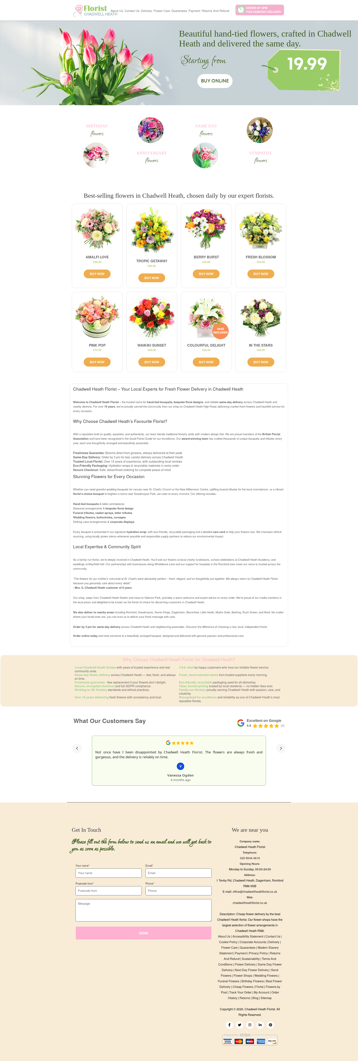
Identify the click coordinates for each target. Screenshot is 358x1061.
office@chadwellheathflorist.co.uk (255, 891)
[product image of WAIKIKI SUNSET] (151, 317)
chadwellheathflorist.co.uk (250, 903)
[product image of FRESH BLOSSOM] (261, 229)
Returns (245, 998)
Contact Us (132, 11)
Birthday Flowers (252, 981)
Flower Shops (243, 975)
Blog (255, 998)
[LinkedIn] (260, 1025)
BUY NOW (97, 274)
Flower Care (161, 11)
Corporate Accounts (253, 942)
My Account (261, 992)
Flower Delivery (245, 964)
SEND (143, 933)
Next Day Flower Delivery (252, 970)
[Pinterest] (270, 1025)
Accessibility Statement (248, 936)
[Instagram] (250, 1025)
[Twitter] (239, 1025)
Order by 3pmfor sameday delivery (263, 10)
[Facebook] (229, 1025)
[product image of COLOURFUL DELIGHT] (206, 317)
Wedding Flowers (266, 975)
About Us (117, 11)
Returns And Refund (215, 11)
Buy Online (215, 81)
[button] (77, 748)
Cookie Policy (228, 942)
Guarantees (179, 11)
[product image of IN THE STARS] (261, 317)
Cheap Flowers (243, 987)
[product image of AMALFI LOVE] (97, 229)
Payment (194, 11)
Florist (259, 987)
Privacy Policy (258, 953)
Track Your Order (240, 992)
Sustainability (251, 959)
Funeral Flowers (228, 981)
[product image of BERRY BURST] (206, 229)
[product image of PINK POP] (97, 317)
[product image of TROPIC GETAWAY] (151, 231)
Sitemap (266, 998)
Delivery (146, 11)
